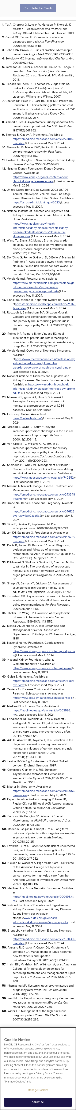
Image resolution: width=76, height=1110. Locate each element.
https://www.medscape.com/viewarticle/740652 (43, 477)
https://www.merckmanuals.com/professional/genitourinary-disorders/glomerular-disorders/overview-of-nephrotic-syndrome (44, 363)
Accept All (38, 1102)
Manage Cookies (38, 1090)
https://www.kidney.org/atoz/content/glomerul (42, 668)
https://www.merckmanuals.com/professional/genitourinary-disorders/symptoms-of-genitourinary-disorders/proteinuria (44, 287)
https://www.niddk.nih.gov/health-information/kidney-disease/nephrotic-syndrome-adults (44, 389)
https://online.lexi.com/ (27, 418)
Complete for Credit (38, 8)
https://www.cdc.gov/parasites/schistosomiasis (43, 698)
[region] (38, 1068)
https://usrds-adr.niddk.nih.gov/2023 (36, 202)
